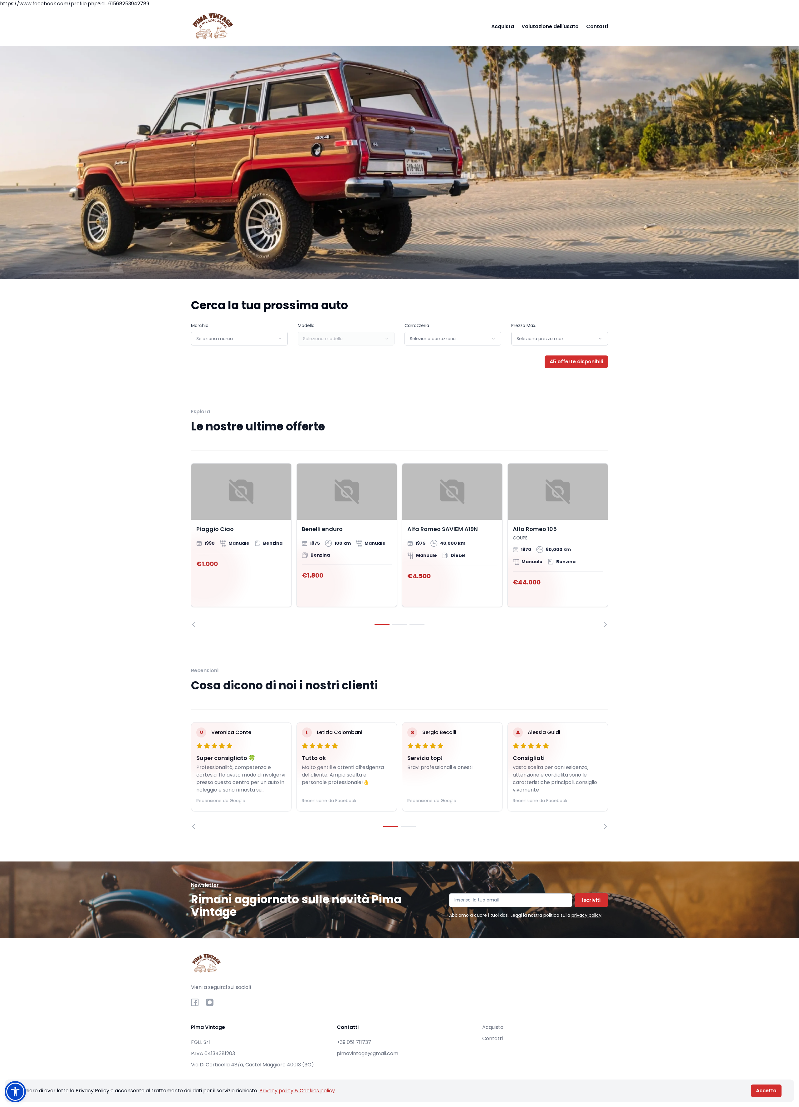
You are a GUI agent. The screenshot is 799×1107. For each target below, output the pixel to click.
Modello (306, 325)
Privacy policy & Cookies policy (297, 1090)
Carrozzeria (416, 325)
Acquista (502, 26)
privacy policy (586, 915)
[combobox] (239, 338)
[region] (399, 545)
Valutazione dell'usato (550, 26)
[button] (15, 1092)
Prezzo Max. (523, 325)
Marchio (199, 325)
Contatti (597, 26)
